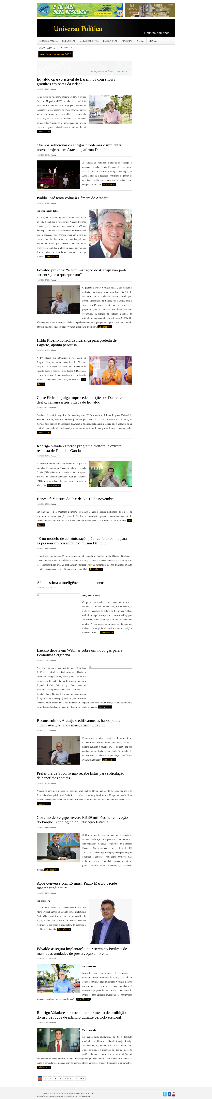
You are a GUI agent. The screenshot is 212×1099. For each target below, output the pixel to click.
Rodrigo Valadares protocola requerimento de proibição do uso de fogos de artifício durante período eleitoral (81, 1014)
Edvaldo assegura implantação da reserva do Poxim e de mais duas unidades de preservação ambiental (82, 951)
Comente (53, 89)
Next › (68, 1078)
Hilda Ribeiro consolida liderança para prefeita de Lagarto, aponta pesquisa (77, 342)
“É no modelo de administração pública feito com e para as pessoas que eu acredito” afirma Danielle (82, 540)
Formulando (85, 1096)
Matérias (127, 41)
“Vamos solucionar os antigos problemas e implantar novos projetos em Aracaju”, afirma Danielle (79, 147)
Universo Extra (89, 41)
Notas (140, 41)
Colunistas (68, 41)
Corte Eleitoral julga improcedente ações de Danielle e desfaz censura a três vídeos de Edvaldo (80, 399)
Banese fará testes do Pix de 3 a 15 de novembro (76, 499)
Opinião (153, 41)
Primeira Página (48, 41)
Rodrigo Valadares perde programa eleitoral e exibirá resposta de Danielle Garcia (79, 448)
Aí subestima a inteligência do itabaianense (71, 582)
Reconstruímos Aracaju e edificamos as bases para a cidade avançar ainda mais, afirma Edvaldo (78, 722)
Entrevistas (110, 41)
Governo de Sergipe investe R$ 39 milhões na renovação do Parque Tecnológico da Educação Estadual (82, 819)
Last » (80, 1078)
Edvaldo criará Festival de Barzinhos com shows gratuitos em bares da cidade (76, 81)
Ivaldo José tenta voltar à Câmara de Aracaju (72, 198)
